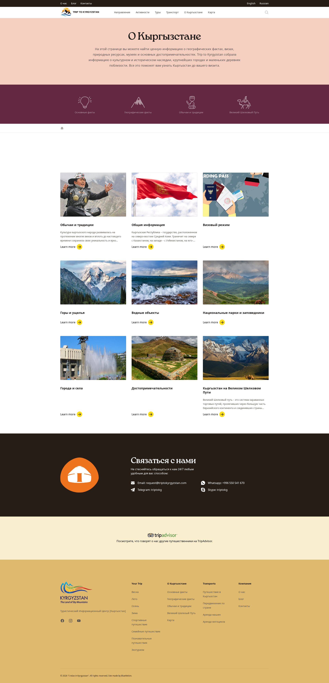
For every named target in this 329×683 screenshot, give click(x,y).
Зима (135, 613)
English (251, 3)
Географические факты (180, 599)
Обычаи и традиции (179, 606)
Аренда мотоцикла (214, 621)
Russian (264, 3)
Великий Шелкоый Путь (181, 613)
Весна (135, 592)
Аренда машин (212, 614)
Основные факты (177, 592)
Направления (122, 12)
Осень (135, 606)
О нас (63, 3)
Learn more (67, 247)
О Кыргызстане (193, 12)
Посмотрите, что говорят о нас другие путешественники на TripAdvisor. (164, 541)
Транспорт (172, 12)
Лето (134, 599)
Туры (158, 12)
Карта (211, 12)
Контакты (86, 3)
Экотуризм (138, 649)
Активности (142, 12)
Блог (73, 3)
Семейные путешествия (146, 631)
